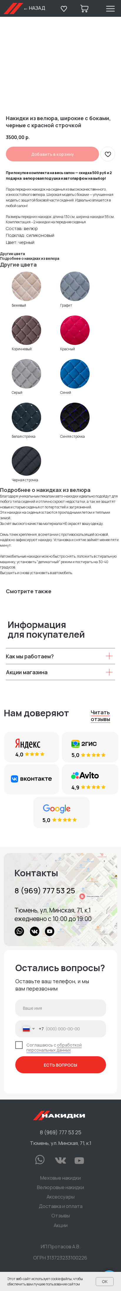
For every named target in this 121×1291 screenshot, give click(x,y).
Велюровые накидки (60, 1187)
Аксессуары (61, 1196)
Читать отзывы (100, 716)
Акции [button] (61, 1225)
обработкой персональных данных (54, 1047)
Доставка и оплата (61, 1206)
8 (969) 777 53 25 (44, 890)
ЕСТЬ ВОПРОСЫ (60, 1065)
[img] (60, 899)
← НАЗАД (34, 7)
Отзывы (60, 1215)
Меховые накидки (60, 1177)
